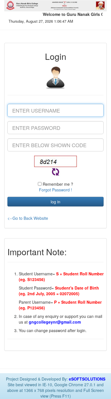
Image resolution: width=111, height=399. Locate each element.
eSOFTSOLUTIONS (87, 379)
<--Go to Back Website (27, 218)
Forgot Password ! (55, 190)
